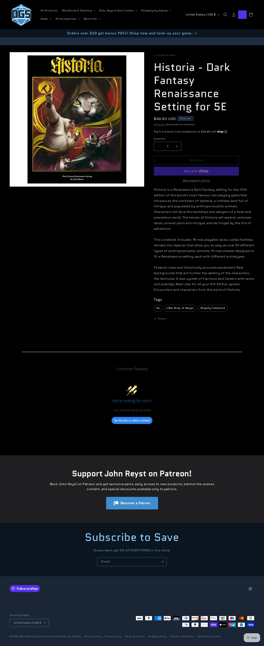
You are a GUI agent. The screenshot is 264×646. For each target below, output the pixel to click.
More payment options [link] (196, 180)
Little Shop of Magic (164, 55)
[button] (78, 10)
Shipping (159, 124)
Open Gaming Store (31, 636)
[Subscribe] (162, 561)
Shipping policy (157, 636)
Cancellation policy (209, 636)
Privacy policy (113, 636)
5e (158, 308)
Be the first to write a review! (132, 420)
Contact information (182, 636)
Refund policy (92, 636)
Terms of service (135, 636)
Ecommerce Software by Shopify (61, 636)
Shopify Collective (212, 308)
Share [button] (162, 318)
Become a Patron (135, 503)
